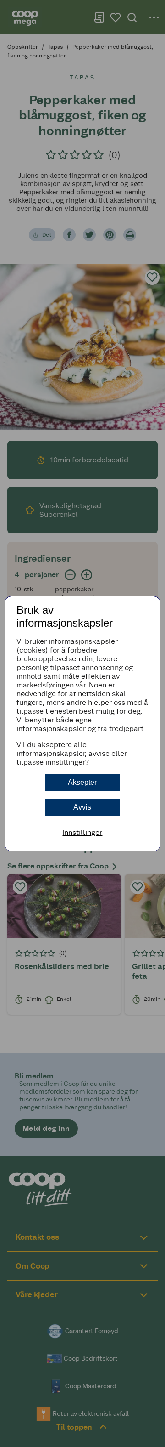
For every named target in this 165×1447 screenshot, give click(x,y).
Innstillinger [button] (82, 832)
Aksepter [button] (82, 782)
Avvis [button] (82, 807)
